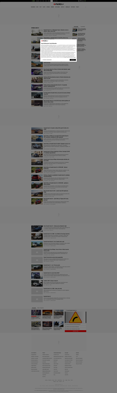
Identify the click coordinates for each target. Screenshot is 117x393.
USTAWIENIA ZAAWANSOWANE (47, 59)
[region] (58, 50)
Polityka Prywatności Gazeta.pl (68, 57)
